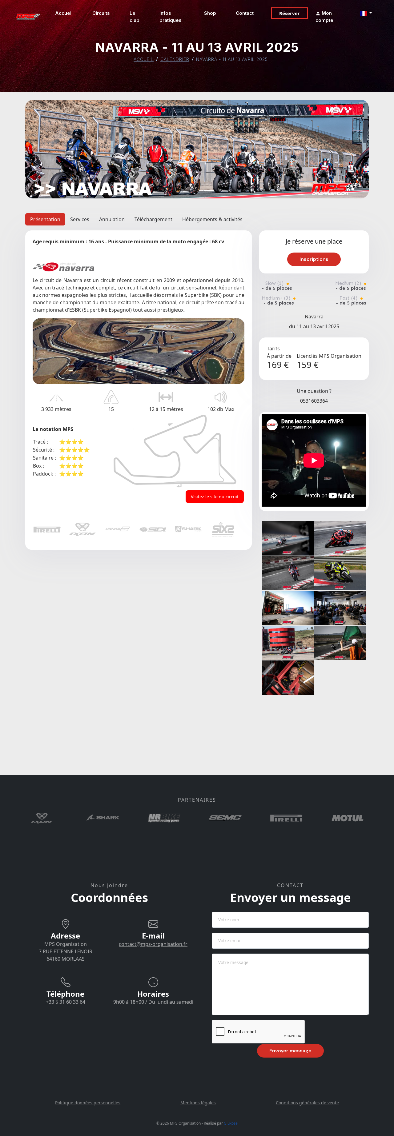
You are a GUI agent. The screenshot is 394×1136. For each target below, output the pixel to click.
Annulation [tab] (112, 219)
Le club (134, 16)
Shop (210, 13)
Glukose (231, 1123)
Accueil (64, 13)
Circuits (101, 13)
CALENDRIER (174, 59)
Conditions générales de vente (307, 1103)
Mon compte (324, 16)
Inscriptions (314, 259)
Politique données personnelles (87, 1103)
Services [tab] (79, 219)
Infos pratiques (170, 16)
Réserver (289, 13)
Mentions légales (198, 1103)
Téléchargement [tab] (153, 219)
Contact (245, 13)
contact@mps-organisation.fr (153, 944)
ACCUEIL (144, 59)
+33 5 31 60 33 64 (65, 1001)
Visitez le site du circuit (215, 497)
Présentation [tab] (45, 219)
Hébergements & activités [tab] (212, 219)
